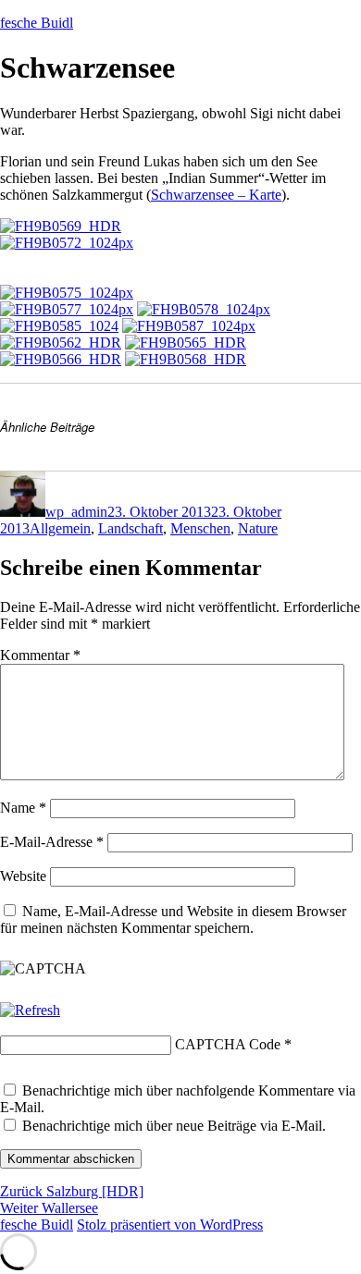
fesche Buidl (36, 23)
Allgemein (60, 528)
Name (23, 807)
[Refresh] (30, 1010)
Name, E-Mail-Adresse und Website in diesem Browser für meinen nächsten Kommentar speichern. (173, 919)
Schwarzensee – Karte (216, 194)
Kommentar (40, 655)
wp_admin (76, 512)
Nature (258, 528)
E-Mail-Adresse (52, 842)
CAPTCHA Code (227, 1044)
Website (23, 876)
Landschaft (130, 528)
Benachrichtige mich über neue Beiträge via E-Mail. (174, 1125)
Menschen (200, 528)
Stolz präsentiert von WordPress (170, 1224)
